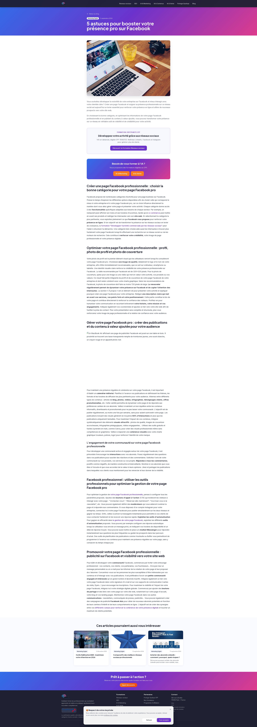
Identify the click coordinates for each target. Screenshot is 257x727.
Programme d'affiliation (151, 703)
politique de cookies (111, 715)
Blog (194, 3)
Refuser (149, 720)
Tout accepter (164, 720)
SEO (135, 3)
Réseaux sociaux (125, 3)
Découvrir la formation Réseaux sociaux (128, 148)
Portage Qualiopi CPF (151, 697)
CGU (172, 703)
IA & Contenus (159, 3)
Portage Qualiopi (183, 3)
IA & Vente (170, 3)
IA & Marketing (145, 3)
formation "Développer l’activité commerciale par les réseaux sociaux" (131, 226)
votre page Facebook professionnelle (126, 494)
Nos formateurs (149, 700)
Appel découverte (128, 685)
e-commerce (154, 213)
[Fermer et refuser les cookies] (170, 709)
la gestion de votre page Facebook (128, 520)
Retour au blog (94, 14)
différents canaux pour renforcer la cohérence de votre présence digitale (127, 608)
